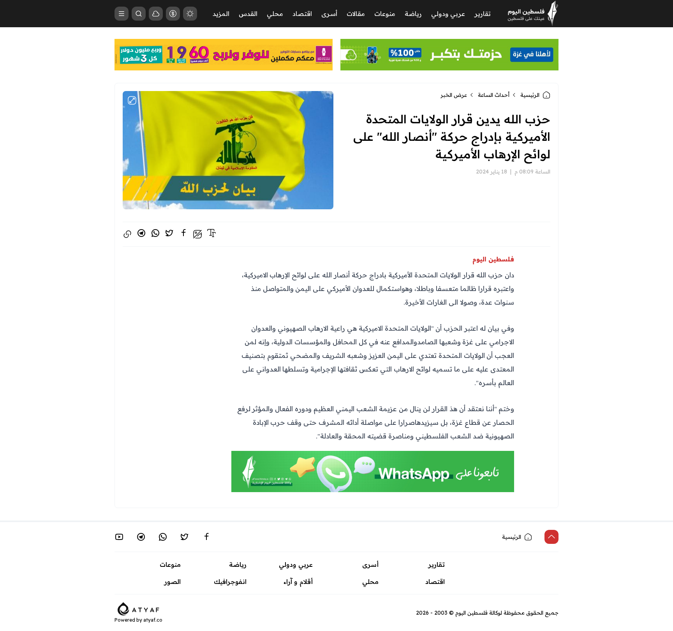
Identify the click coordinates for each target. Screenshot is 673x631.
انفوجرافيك (230, 581)
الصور (172, 581)
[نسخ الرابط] (127, 234)
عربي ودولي (448, 14)
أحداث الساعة (493, 94)
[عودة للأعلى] (551, 537)
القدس (248, 14)
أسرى (329, 14)
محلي (275, 14)
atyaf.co (152, 620)
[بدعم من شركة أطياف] (138, 608)
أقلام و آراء (298, 581)
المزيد (221, 14)
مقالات (356, 14)
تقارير (482, 14)
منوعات (384, 14)
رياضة (413, 14)
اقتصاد (302, 14)
